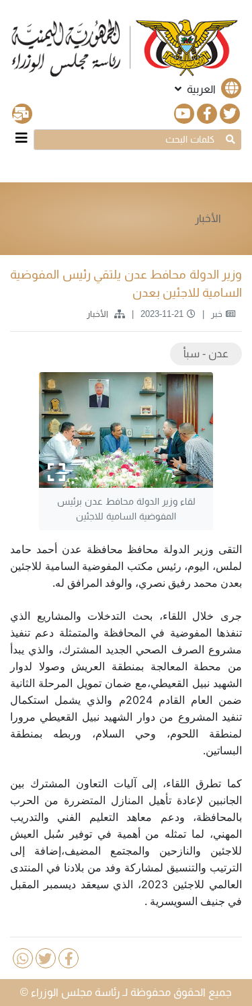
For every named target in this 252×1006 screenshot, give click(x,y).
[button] (206, 89)
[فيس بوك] (207, 114)
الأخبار (208, 218)
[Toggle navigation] (21, 138)
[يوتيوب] (184, 114)
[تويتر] (229, 114)
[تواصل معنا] (22, 114)
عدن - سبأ (205, 353)
